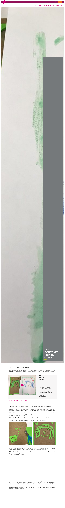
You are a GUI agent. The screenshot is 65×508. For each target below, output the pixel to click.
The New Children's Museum (11, 3)
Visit (35, 5)
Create (45, 359)
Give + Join (51, 5)
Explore (40, 5)
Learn (45, 5)
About (57, 5)
